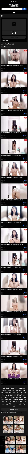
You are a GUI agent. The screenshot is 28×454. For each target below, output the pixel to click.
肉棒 (10, 399)
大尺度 (6, 392)
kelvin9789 (12, 392)
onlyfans (22, 388)
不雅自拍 (12, 388)
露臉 (3, 404)
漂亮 (15, 395)
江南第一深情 (15, 399)
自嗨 (24, 395)
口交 (7, 404)
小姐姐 (3, 395)
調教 (9, 390)
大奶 (4, 388)
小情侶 (6, 399)
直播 (3, 401)
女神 (16, 388)
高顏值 (20, 397)
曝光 (20, 390)
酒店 (6, 401)
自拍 (2, 397)
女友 (7, 395)
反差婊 (7, 388)
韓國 (17, 404)
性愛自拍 (6, 397)
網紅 (2, 399)
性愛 (24, 390)
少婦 (21, 392)
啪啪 (14, 401)
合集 (26, 399)
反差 (25, 401)
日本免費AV (4, 438)
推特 (2, 392)
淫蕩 (21, 401)
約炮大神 (12, 397)
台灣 (13, 390)
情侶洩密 (5, 390)
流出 (11, 395)
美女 (25, 397)
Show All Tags (14, 409)
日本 (17, 390)
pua (14, 404)
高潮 (10, 404)
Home (3, 440)
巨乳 (10, 402)
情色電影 (19, 395)
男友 (14, 406)
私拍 (25, 392)
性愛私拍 (21, 399)
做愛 (20, 404)
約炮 (24, 404)
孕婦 (18, 392)
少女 (17, 397)
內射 (17, 402)
